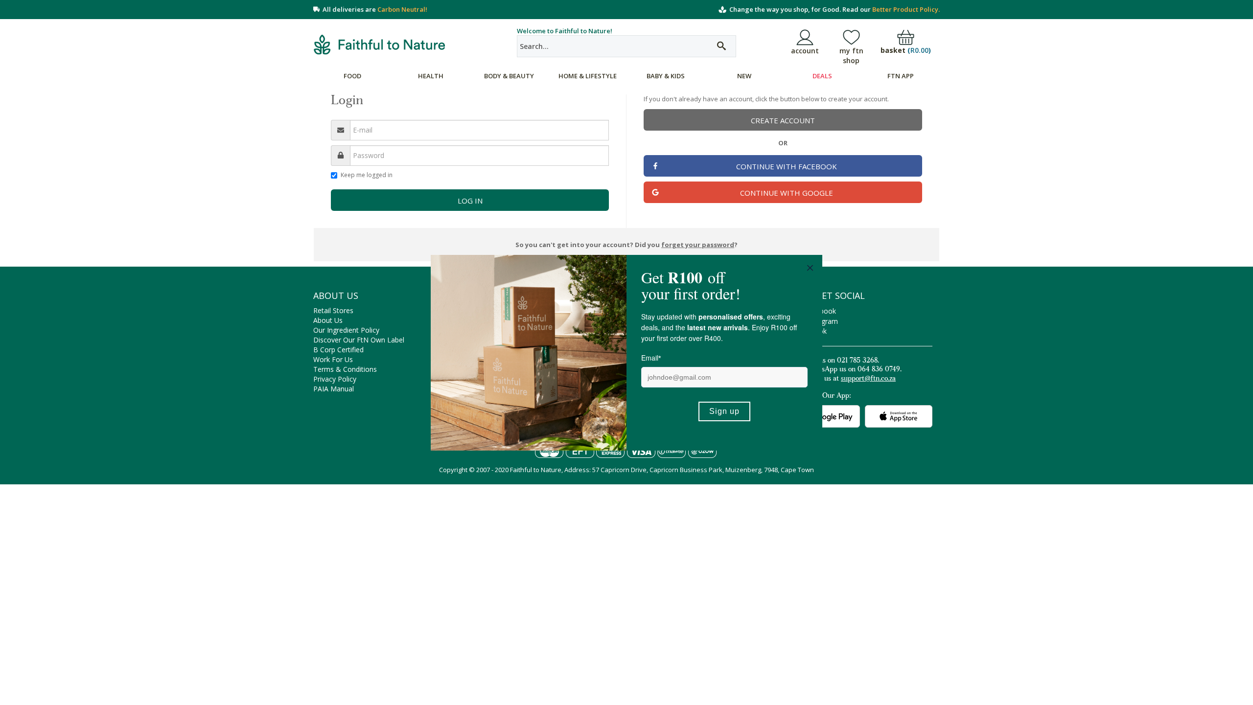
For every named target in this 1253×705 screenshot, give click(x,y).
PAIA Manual (333, 388)
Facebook (820, 311)
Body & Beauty (509, 75)
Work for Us (333, 359)
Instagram (822, 321)
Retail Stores (333, 310)
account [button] (805, 50)
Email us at (850, 379)
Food (352, 75)
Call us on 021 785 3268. (842, 361)
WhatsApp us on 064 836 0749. (853, 369)
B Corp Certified (338, 349)
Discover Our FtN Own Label (358, 339)
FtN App (900, 75)
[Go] (721, 46)
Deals (822, 75)
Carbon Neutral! (402, 9)
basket (906, 50)
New (744, 75)
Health (430, 75)
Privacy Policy (334, 379)
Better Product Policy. (906, 9)
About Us (328, 320)
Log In (470, 200)
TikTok (816, 331)
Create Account (783, 120)
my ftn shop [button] (851, 55)
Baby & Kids (666, 75)
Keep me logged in (367, 175)
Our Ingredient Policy (346, 330)
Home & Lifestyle (587, 75)
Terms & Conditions (345, 369)
